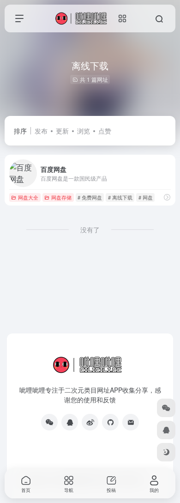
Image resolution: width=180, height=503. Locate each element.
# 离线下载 (120, 197)
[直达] (167, 197)
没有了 (90, 229)
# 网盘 (145, 197)
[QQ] (69, 422)
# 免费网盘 (90, 197)
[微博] (90, 422)
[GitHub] (110, 422)
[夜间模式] (166, 452)
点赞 (104, 130)
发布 (41, 130)
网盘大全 (28, 197)
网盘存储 (61, 197)
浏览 (83, 130)
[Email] (130, 422)
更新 (62, 130)
